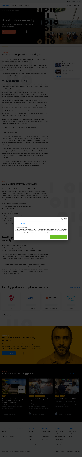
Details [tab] (41, 223)
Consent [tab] (23, 223)
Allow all (58, 236)
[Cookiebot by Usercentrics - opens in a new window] (61, 219)
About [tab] (59, 223)
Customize (40, 236)
